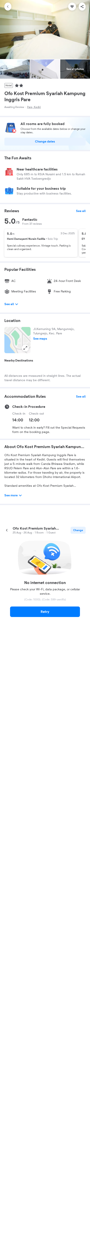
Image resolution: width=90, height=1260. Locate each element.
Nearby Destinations (18, 361)
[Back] (7, 6)
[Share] (82, 6)
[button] (17, 340)
